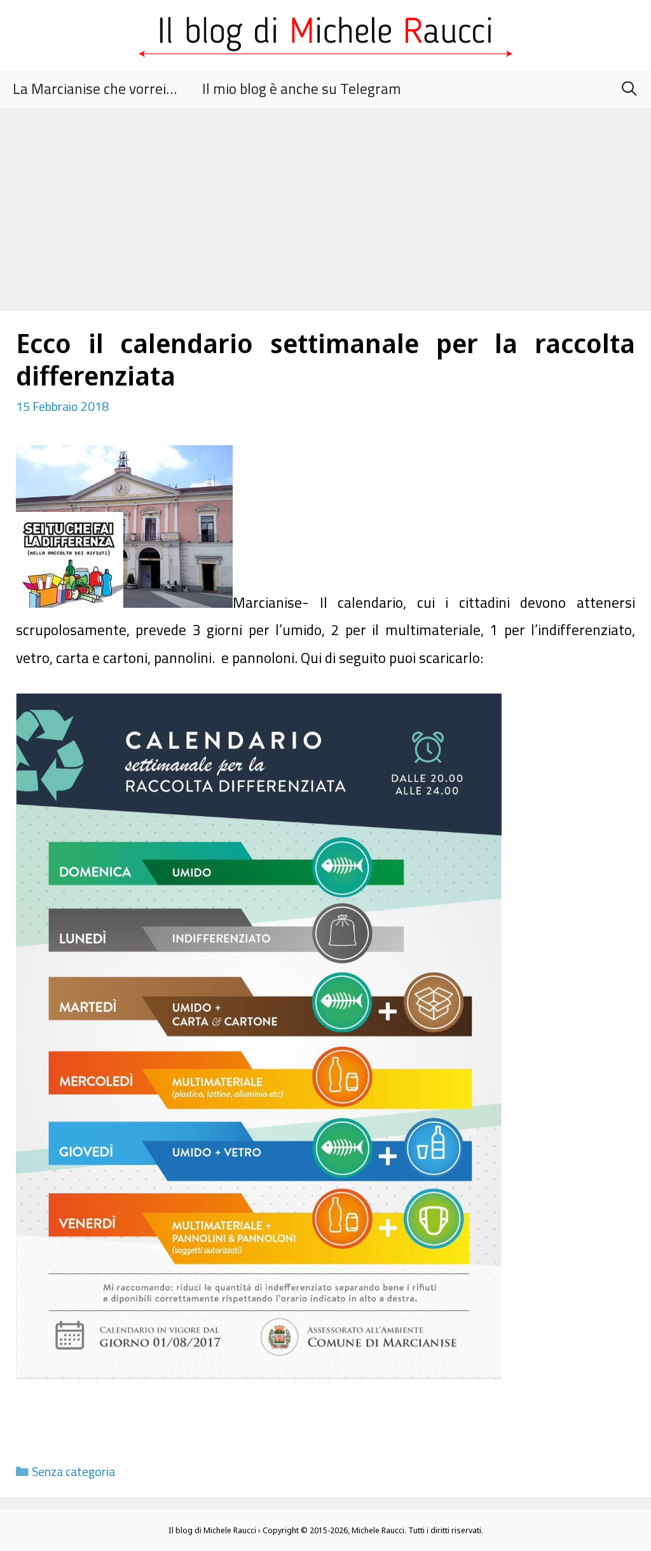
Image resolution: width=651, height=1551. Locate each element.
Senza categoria (73, 1471)
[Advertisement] (325, 203)
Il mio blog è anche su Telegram (301, 88)
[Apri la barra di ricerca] (628, 89)
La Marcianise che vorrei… (95, 88)
